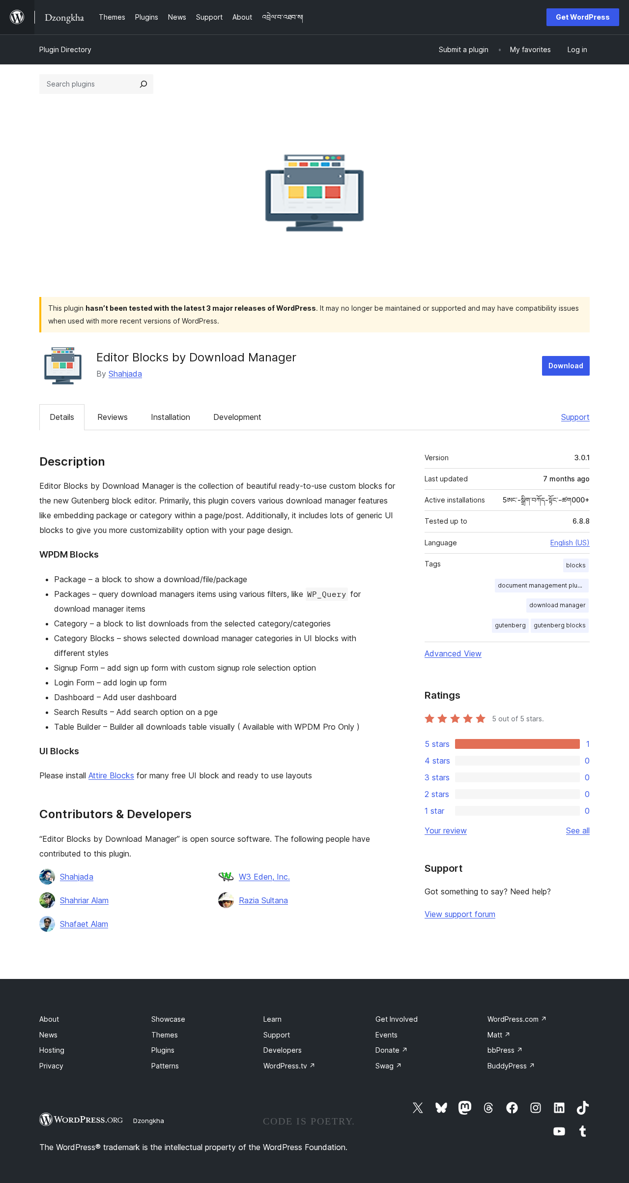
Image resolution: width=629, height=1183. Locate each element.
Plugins (162, 1050)
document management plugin (542, 585)
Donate (391, 1050)
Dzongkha (148, 1120)
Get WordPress (583, 17)
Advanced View (453, 653)
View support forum (460, 914)
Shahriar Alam (84, 900)
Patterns (165, 1066)
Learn (272, 1019)
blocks (576, 565)
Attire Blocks (111, 775)
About (49, 1019)
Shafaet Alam (84, 924)
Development (237, 417)
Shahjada (125, 374)
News (48, 1035)
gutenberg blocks (560, 625)
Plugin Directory (65, 49)
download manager (557, 605)
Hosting (51, 1050)
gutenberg (510, 625)
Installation (170, 417)
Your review (446, 830)
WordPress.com (517, 1019)
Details (62, 417)
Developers (282, 1050)
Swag (388, 1066)
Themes (164, 1035)
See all (578, 830)
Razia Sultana (263, 900)
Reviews (112, 417)
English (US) (570, 542)
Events (386, 1035)
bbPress (505, 1050)
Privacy (51, 1066)
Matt (499, 1035)
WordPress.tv (289, 1066)
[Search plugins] (143, 84)
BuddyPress (511, 1066)
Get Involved (396, 1019)
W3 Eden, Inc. (264, 877)
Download (565, 365)
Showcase (168, 1019)
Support (575, 417)
